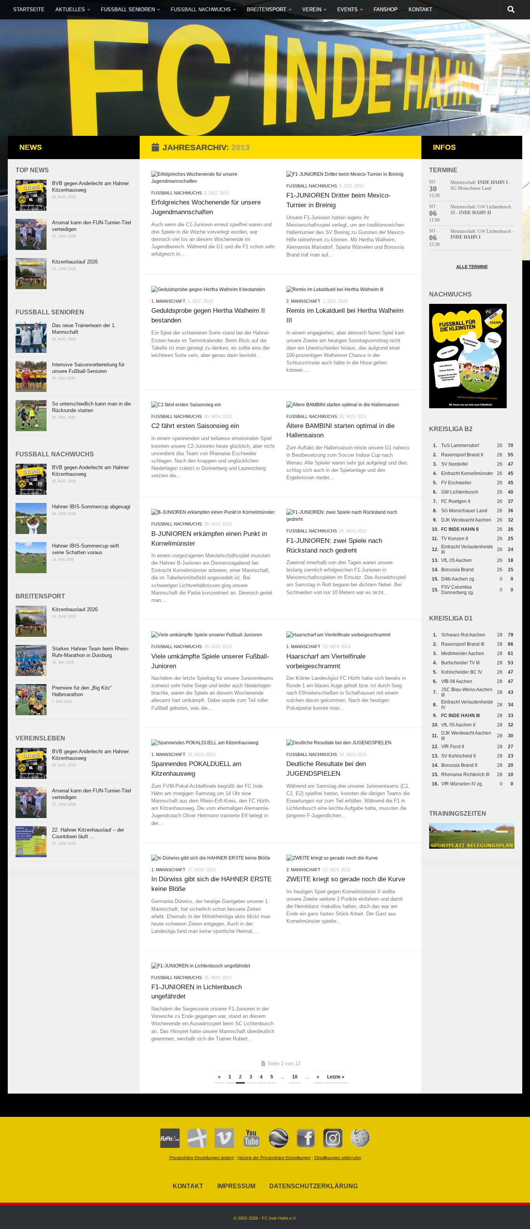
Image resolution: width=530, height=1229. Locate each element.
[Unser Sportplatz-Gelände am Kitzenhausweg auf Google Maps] (274, 1146)
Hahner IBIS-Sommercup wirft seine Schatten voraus (85, 549)
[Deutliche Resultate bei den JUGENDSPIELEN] (348, 742)
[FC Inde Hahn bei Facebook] (301, 1146)
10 (295, 1077)
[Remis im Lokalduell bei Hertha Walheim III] (348, 289)
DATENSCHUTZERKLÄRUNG (313, 1186)
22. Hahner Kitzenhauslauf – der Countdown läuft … (88, 833)
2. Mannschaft (303, 301)
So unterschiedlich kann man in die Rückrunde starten (91, 407)
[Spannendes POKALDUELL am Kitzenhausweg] (213, 742)
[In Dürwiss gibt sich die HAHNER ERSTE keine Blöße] (213, 858)
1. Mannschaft (168, 301)
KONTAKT (420, 9)
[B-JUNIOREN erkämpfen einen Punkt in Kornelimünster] (213, 512)
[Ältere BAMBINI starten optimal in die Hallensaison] (348, 404)
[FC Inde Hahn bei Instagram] (329, 1146)
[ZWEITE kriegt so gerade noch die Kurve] (348, 858)
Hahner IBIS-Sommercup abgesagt (91, 507)
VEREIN (311, 9)
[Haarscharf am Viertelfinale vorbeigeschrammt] (348, 634)
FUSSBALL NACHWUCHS (201, 9)
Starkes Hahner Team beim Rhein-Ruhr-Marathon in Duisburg (90, 652)
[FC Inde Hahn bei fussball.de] (193, 1146)
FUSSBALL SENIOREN (128, 9)
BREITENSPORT (266, 9)
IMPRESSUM (236, 1186)
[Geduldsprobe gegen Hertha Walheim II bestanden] (213, 289)
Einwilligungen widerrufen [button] (337, 1157)
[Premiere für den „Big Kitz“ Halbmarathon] (31, 699)
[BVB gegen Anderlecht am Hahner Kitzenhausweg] (31, 195)
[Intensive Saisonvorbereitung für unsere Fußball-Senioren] (31, 376)
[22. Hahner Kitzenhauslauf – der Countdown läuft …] (31, 841)
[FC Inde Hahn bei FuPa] (170, 1146)
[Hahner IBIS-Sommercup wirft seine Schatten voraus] (31, 557)
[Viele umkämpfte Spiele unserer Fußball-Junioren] (213, 634)
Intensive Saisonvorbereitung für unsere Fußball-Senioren (88, 368)
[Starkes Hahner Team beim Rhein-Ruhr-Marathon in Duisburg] (31, 660)
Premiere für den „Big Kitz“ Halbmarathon (82, 691)
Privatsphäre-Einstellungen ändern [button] (201, 1157)
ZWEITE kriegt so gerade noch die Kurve (345, 878)
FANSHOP (386, 9)
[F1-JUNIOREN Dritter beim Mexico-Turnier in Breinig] (348, 174)
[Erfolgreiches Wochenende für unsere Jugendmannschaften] (213, 178)
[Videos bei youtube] (247, 1146)
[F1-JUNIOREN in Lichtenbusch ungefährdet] (213, 965)
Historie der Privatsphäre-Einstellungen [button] (274, 1157)
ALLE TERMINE (472, 266)
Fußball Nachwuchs (176, 193)
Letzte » (336, 1077)
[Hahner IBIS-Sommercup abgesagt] (31, 518)
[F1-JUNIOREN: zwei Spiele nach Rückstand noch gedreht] (348, 516)
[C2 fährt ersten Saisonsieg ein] (213, 404)
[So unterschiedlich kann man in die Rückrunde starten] (31, 415)
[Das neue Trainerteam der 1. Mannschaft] (31, 337)
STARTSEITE (29, 9)
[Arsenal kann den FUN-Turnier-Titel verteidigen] (31, 234)
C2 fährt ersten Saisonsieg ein (195, 425)
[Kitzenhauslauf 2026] (31, 273)
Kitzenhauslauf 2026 (75, 262)
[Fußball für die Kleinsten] (468, 406)
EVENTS (347, 9)
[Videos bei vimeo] (220, 1146)
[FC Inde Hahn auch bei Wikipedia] (356, 1146)
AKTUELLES (70, 9)
